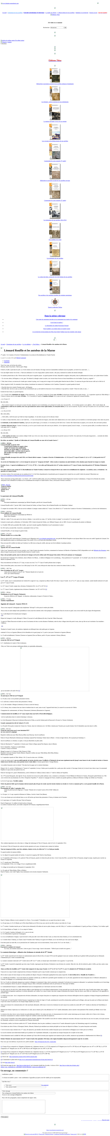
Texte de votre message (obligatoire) (12, 1095)
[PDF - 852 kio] (5, 485)
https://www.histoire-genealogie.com (55, 1130)
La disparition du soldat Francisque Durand (56, 325)
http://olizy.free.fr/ (10, 1062)
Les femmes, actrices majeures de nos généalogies (55, 102)
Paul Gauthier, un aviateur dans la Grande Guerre (56, 328)
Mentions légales (49, 1134)
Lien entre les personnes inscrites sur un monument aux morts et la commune (57, 319)
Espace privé (74, 1134)
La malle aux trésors (50, 12)
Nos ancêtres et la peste (55, 239)
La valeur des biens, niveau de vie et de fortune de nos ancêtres (55, 277)
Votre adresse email (11, 1087)
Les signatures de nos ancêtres (55, 258)
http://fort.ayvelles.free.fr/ (23, 1065)
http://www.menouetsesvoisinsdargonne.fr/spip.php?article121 (36, 1059)
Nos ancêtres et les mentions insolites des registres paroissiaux (55, 295)
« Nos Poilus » (36, 344)
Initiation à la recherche (82, 12)
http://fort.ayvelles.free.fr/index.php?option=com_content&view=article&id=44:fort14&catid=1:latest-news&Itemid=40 (40, 1066)
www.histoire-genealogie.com (47, 538)
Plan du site (42, 1134)
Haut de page (105, 1120)
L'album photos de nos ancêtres (66, 12)
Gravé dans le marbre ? (56, 322)
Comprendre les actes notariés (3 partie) (55, 161)
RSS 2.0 (36, 1134)
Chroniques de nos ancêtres (13, 344)
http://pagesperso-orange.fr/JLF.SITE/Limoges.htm (23, 1056)
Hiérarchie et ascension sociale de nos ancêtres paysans (55, 180)
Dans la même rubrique (55, 316)
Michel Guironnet (21, 358)
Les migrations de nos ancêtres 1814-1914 (55, 220)
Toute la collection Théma (55, 307)
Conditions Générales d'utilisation (62, 1134)
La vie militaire (27, 344)
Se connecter (45, 1085)
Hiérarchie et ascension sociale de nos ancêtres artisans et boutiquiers (55, 84)
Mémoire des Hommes (100, 550)
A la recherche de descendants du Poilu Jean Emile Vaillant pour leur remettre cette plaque (56, 332)
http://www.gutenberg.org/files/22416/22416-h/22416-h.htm (17, 475)
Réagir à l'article (7, 42)
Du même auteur (19, 40)
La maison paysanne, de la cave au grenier (55, 121)
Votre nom (8, 1085)
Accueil (4, 12)
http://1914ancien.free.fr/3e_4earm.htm (45, 1041)
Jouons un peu (93, 12)
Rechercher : (46, 27)
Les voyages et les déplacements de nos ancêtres (55, 141)
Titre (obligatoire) (7, 1093)
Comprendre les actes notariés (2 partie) (55, 200)
